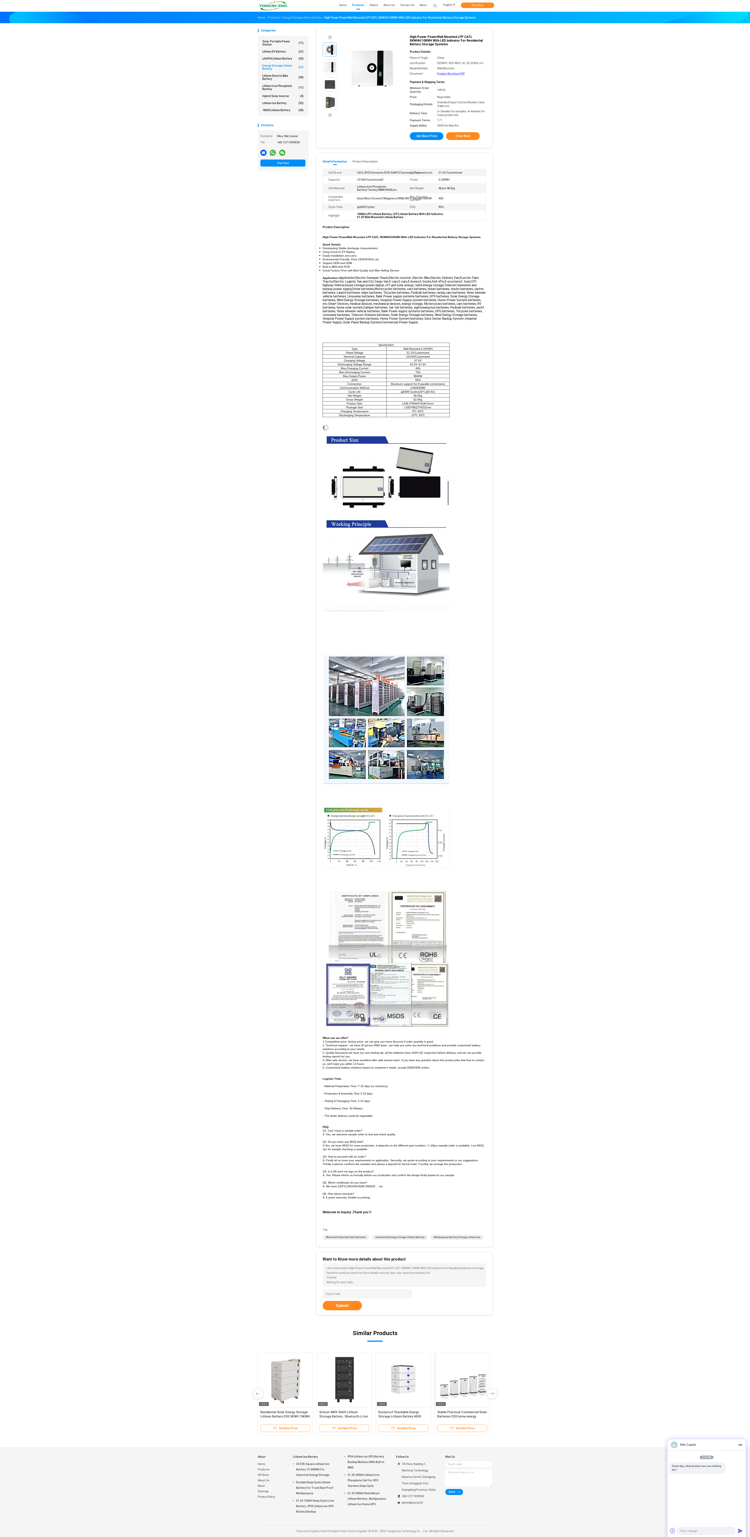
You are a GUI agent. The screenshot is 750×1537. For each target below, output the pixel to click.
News (261, 1485)
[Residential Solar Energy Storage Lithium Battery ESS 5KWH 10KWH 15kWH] (285, 1379)
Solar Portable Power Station (283, 43)
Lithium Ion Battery (283, 103)
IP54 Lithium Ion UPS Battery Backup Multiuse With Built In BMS (366, 1462)
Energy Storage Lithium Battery (283, 67)
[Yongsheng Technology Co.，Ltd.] (273, 6)
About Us (263, 1480)
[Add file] (672, 1530)
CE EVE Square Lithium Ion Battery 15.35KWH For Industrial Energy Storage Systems (312, 1470)
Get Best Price (426, 136)
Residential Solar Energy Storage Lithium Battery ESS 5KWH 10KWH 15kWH (285, 1416)
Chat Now (477, 5)
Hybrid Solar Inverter (283, 96)
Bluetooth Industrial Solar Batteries (346, 1237)
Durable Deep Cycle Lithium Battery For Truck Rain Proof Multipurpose (314, 1488)
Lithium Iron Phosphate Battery (283, 87)
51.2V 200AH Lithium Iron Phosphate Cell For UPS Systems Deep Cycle (363, 1480)
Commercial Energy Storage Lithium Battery (399, 1237)
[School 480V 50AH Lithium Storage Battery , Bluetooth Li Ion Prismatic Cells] (344, 1379)
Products (264, 1469)
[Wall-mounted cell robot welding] (372, 68)
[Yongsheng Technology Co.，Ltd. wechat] (282, 152)
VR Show (263, 1474)
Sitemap (263, 1491)
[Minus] (740, 1444)
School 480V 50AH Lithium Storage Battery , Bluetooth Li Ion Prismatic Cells (343, 1416)
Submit (342, 1305)
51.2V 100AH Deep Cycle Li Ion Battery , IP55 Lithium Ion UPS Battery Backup (315, 1506)
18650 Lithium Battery (283, 110)
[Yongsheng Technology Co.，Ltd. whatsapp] (273, 152)
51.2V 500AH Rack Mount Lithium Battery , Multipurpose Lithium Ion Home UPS (367, 1499)
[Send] (740, 1530)
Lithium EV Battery (283, 51)
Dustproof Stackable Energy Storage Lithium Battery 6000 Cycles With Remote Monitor (399, 1416)
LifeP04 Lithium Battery (283, 58)
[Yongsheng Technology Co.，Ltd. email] (263, 152)
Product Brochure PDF (451, 73)
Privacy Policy (266, 1496)
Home (261, 1464)
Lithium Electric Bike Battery (283, 77)
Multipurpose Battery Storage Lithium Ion (457, 1237)
